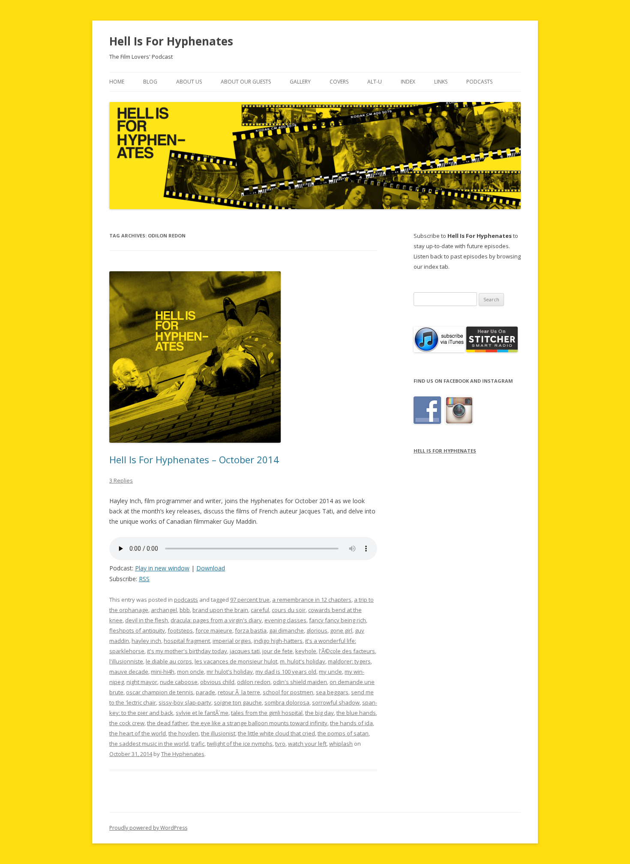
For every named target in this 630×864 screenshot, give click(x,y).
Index (408, 81)
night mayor (141, 682)
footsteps (180, 630)
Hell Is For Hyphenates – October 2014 (194, 459)
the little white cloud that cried (276, 733)
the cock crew (126, 723)
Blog (150, 81)
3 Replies (121, 480)
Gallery (300, 81)
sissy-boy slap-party (185, 702)
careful (260, 610)
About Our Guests (246, 81)
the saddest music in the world (149, 743)
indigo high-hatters (278, 641)
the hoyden (183, 733)
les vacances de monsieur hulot (236, 661)
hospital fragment (187, 641)
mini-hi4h (162, 671)
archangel (164, 610)
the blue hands (356, 713)
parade (205, 692)
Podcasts (479, 81)
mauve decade (128, 671)
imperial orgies (232, 641)
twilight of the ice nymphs (240, 743)
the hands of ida (351, 723)
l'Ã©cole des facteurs (347, 651)
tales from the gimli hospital (267, 713)
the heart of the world (137, 733)
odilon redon (253, 682)
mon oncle (190, 671)
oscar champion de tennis (159, 692)
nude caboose (179, 682)
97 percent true (250, 599)
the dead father (167, 723)
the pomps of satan (343, 733)
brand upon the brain (220, 610)
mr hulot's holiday (230, 671)
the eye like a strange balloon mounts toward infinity (259, 723)
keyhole (305, 651)
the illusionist (218, 733)
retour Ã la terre (239, 692)
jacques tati (245, 651)
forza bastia (251, 630)
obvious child (217, 682)
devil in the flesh (146, 620)
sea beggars (332, 692)
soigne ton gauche (238, 702)
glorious (316, 630)
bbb (185, 610)
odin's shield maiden (300, 682)
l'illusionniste (126, 661)
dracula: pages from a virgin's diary (216, 620)
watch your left (307, 743)
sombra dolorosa (286, 702)
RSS (144, 579)
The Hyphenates (182, 754)
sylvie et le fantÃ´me (202, 713)
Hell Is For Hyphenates (171, 41)
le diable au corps (169, 661)
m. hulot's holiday (302, 661)
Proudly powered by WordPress (148, 827)
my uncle (330, 671)
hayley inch (146, 641)
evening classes (285, 620)
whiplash (341, 743)
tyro (280, 743)
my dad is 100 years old (285, 671)
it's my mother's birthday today (187, 651)
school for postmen (288, 692)
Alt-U (374, 81)
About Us (189, 81)
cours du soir (289, 610)
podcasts (186, 599)
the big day (319, 713)
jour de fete (277, 651)
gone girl (341, 630)
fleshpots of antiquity (137, 630)
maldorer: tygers (349, 661)
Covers (339, 81)
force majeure (213, 630)
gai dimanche (286, 630)
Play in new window (162, 568)
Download (210, 568)
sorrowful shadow (336, 702)
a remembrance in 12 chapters (311, 599)
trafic (197, 743)
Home (116, 81)
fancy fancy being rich (337, 620)
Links (440, 81)
